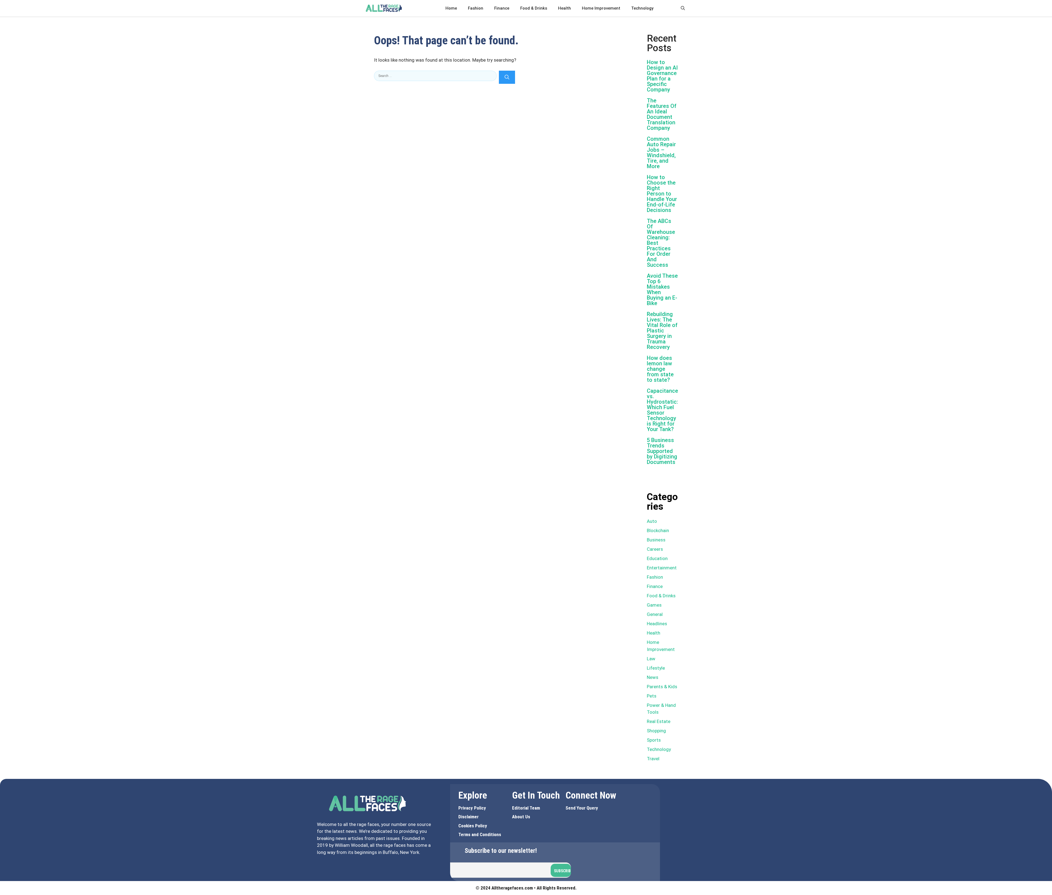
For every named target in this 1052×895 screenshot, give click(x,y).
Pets (651, 696)
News (652, 677)
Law (651, 658)
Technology (642, 8)
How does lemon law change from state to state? (660, 369)
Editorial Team (526, 808)
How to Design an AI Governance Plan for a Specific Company (662, 76)
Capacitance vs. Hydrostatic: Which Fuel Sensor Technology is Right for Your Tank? (662, 410)
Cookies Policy (472, 825)
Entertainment (662, 567)
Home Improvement (601, 8)
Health (564, 8)
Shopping (656, 730)
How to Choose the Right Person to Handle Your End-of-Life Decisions (662, 193)
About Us (521, 816)
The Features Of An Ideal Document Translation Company (661, 114)
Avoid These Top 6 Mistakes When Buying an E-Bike (662, 289)
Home (451, 8)
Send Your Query (581, 808)
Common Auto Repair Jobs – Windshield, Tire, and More (661, 153)
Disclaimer (468, 816)
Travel (653, 758)
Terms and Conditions (479, 834)
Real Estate (658, 721)
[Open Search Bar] (682, 8)
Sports (654, 740)
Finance (501, 8)
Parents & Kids (662, 686)
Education (657, 558)
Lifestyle (656, 668)
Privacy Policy (472, 808)
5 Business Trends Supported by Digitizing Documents (662, 451)
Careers (655, 549)
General (655, 614)
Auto (652, 521)
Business (656, 540)
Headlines (657, 623)
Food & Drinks (533, 8)
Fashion (475, 8)
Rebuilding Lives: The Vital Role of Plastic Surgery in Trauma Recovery (662, 330)
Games (654, 605)
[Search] (507, 77)
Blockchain (658, 530)
